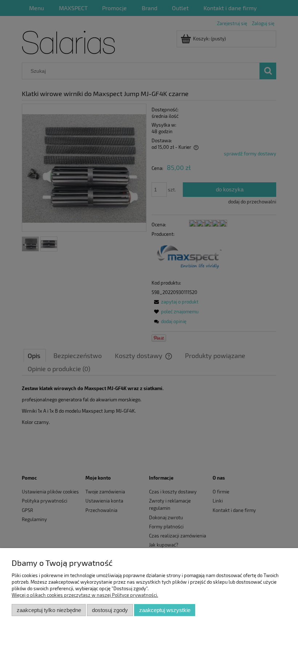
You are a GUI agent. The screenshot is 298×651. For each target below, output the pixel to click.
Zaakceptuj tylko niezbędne (49, 610)
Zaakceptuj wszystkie (164, 610)
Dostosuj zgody (110, 610)
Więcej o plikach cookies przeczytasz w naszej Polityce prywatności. (85, 595)
